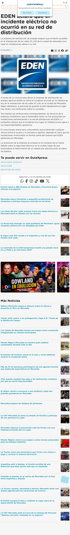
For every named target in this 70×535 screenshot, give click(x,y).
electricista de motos (10, 170)
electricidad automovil (11, 162)
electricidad (6, 166)
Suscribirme (42, 13)
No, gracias (27, 13)
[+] (11, 50)
